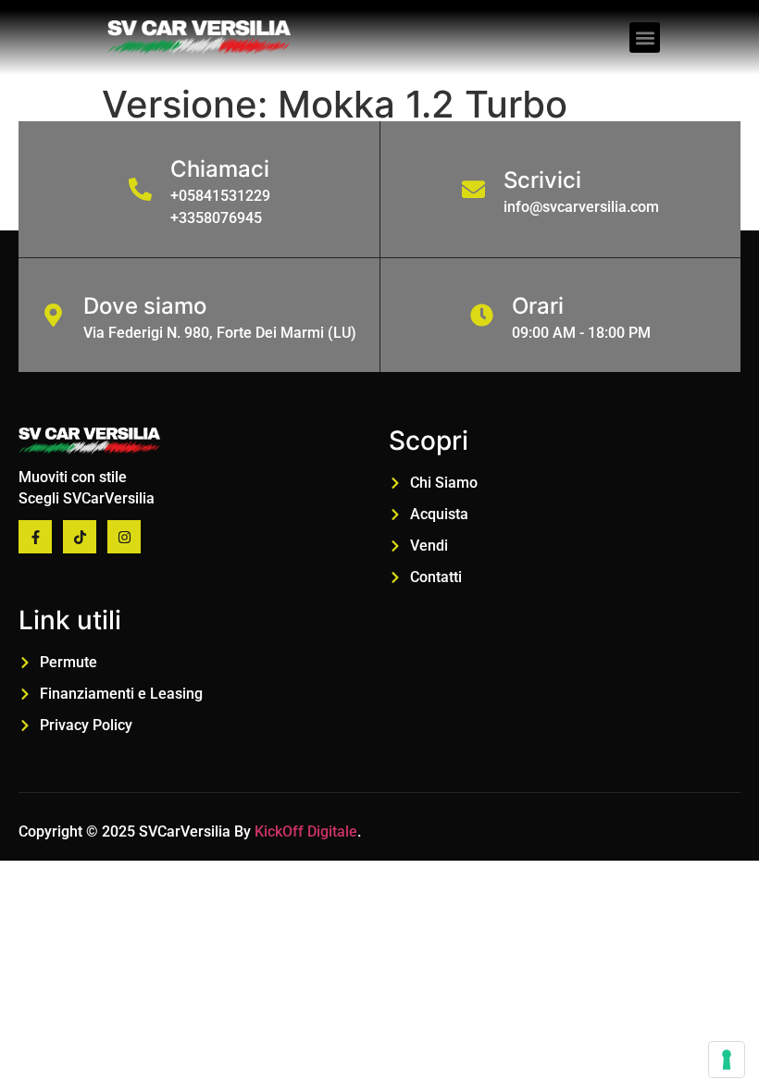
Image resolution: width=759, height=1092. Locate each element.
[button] (644, 37)
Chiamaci (219, 168)
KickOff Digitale (306, 831)
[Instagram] (124, 536)
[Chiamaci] (140, 189)
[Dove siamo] (53, 315)
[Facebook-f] (35, 536)
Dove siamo (144, 305)
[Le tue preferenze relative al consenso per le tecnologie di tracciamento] (726, 1059)
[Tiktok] (79, 536)
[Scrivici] (473, 189)
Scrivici (542, 180)
